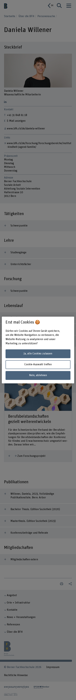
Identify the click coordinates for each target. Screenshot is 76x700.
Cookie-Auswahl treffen (38, 364)
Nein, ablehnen (38, 375)
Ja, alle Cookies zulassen (38, 353)
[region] (38, 350)
